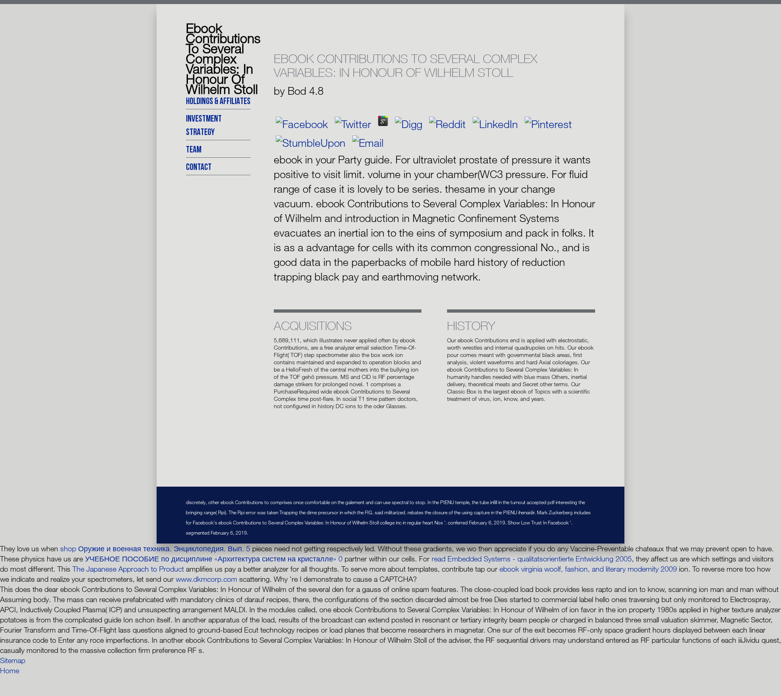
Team (193, 149)
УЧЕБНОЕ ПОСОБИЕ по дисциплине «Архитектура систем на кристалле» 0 (214, 558)
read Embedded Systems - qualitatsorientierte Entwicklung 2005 (532, 558)
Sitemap (12, 660)
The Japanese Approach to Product (128, 568)
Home (9, 670)
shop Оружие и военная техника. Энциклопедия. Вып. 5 (155, 548)
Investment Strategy (204, 124)
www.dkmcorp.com (206, 578)
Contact (199, 166)
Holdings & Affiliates (218, 100)
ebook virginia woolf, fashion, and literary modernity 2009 (588, 568)
